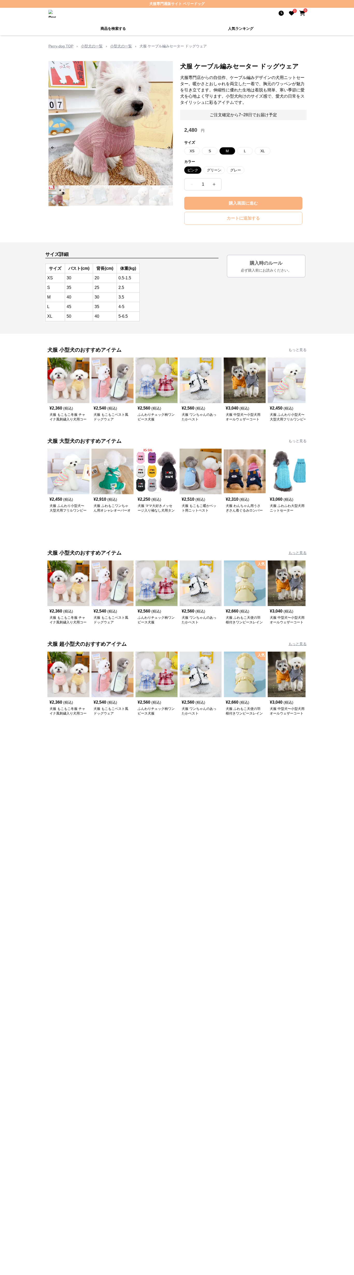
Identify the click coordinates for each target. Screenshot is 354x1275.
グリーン (214, 170)
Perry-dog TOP (60, 46)
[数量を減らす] (192, 184)
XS (192, 151)
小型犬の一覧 (92, 46)
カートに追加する (243, 218)
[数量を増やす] (214, 184)
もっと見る (297, 350)
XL (262, 151)
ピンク (192, 170)
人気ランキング (240, 28)
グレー (235, 170)
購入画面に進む (243, 203)
